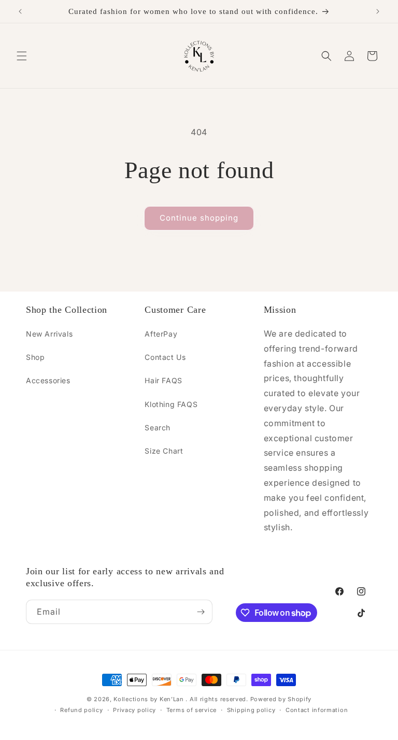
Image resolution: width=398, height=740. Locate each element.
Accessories (48, 380)
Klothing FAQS (171, 404)
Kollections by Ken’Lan (148, 699)
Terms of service (191, 710)
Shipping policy (251, 710)
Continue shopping (199, 218)
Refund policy (81, 710)
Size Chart (164, 450)
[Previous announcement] (20, 11)
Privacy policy (134, 710)
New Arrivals (49, 333)
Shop (35, 357)
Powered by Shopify (281, 699)
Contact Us (165, 357)
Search (157, 427)
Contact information (317, 710)
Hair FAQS (163, 380)
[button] (21, 56)
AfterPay (161, 333)
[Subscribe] (200, 612)
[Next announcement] (377, 11)
